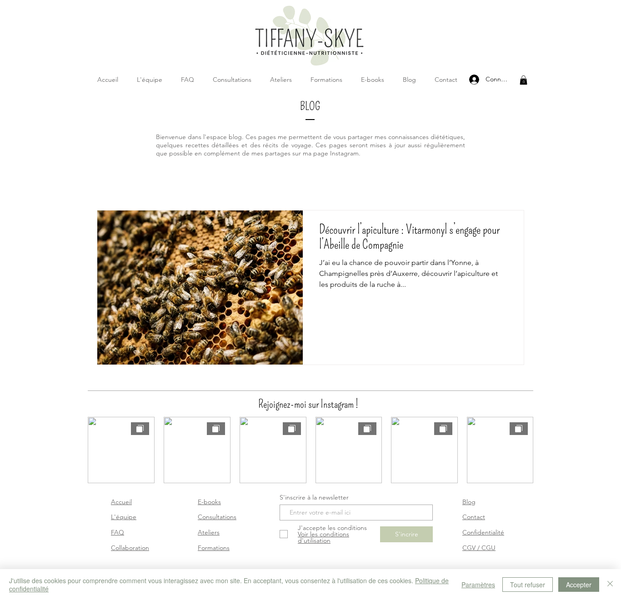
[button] (523, 80)
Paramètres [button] (478, 584)
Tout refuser (527, 584)
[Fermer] (610, 584)
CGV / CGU (479, 548)
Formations (214, 548)
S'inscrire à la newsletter (314, 497)
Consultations (217, 517)
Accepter (578, 584)
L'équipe (123, 517)
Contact (473, 517)
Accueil (121, 502)
